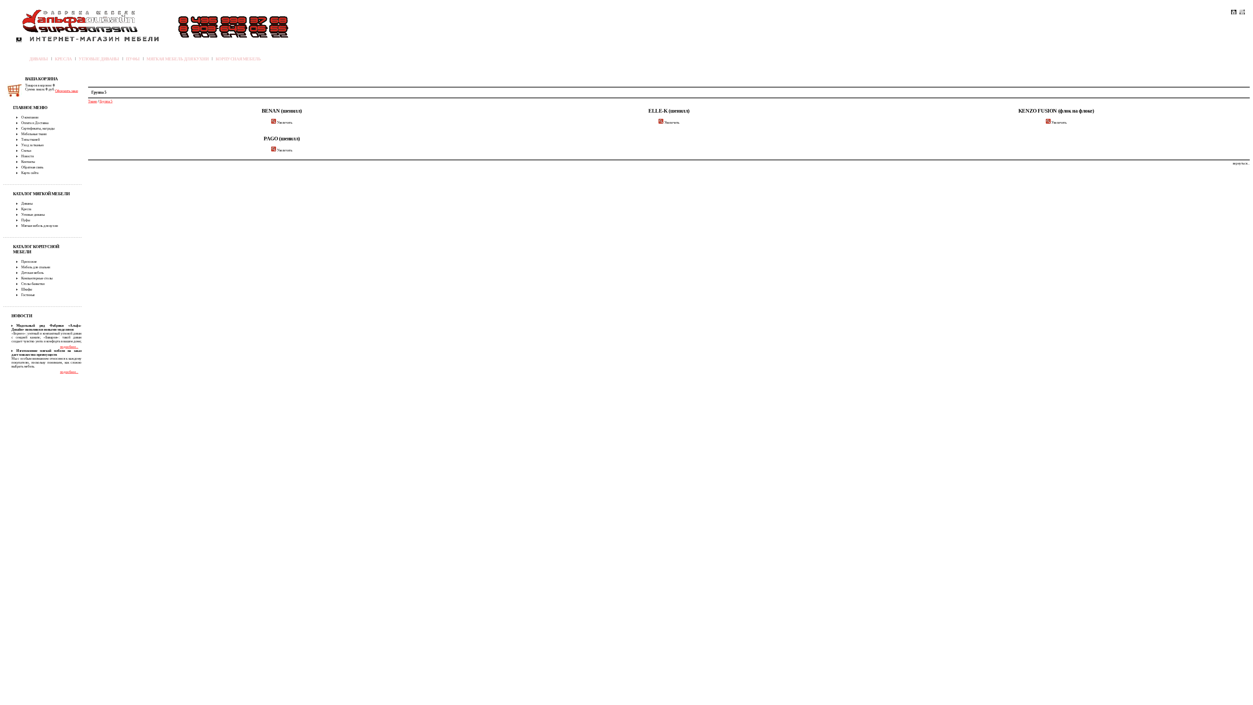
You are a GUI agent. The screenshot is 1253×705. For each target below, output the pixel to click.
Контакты (28, 162)
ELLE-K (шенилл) (668, 111)
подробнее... (69, 347)
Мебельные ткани (34, 134)
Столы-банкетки (32, 284)
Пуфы (132, 58)
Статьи (26, 150)
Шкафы (26, 289)
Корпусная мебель (238, 58)
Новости (27, 156)
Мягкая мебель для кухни (178, 58)
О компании (30, 117)
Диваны (38, 58)
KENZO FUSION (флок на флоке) (1056, 111)
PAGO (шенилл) (282, 138)
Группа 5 (106, 101)
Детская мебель (32, 272)
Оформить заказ (66, 91)
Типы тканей (30, 139)
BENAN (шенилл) (282, 111)
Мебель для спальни (35, 267)
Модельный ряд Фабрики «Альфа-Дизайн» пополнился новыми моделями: (46, 327)
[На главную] (1233, 12)
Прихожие (29, 261)
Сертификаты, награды (37, 128)
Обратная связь (32, 167)
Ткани (92, 101)
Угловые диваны (99, 58)
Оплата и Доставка (34, 123)
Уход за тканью (32, 145)
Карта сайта (30, 173)
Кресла (63, 58)
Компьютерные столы (37, 278)
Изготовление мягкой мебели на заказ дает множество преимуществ (46, 352)
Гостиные (28, 295)
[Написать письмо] (1242, 12)
